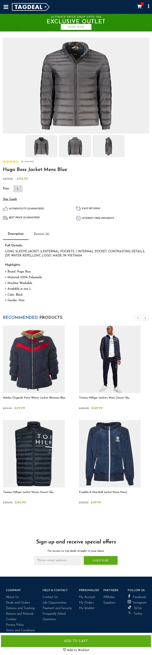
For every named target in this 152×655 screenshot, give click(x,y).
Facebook (139, 597)
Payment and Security (57, 608)
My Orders (86, 602)
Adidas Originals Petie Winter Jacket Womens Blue (34, 397)
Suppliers (109, 602)
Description (16, 234)
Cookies (11, 619)
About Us (12, 597)
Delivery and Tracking (20, 608)
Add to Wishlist (77, 650)
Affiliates (109, 597)
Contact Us (50, 597)
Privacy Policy (15, 625)
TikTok (138, 608)
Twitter (138, 613)
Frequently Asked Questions (54, 616)
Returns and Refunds (20, 613)
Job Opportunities (54, 602)
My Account (87, 597)
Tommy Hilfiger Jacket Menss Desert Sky (28, 492)
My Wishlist (86, 608)
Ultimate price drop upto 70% (76, 22)
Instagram (139, 602)
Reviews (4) (41, 234)
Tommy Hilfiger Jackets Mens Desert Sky (104, 397)
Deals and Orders (18, 602)
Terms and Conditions (20, 630)
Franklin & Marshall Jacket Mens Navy (103, 492)
